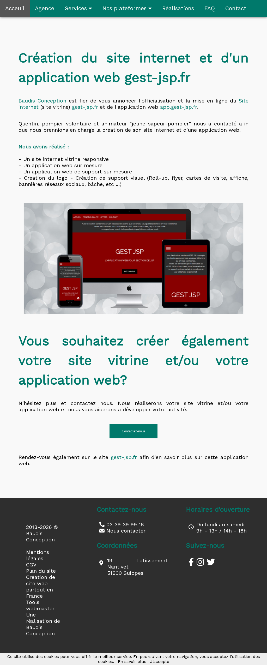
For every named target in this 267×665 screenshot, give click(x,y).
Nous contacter (125, 531)
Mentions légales (37, 555)
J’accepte (159, 661)
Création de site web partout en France (40, 586)
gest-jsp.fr (85, 107)
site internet (47, 159)
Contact (235, 8)
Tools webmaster (40, 605)
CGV (31, 564)
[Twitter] (211, 562)
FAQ (209, 8)
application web (52, 165)
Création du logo (45, 178)
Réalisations (178, 8)
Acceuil (15, 8)
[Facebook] (191, 562)
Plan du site (41, 571)
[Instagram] (200, 562)
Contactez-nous (133, 431)
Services (77, 8)
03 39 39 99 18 (124, 524)
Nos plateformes (125, 8)
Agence (44, 8)
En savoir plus (132, 661)
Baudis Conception (42, 101)
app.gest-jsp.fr (178, 107)
